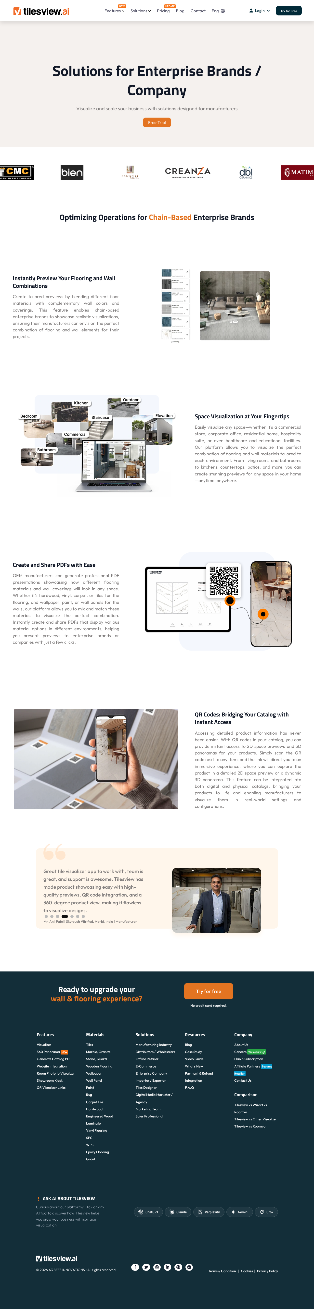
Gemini (243, 1211)
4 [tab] (65, 916)
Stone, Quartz (96, 1059)
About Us (241, 1044)
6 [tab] (77, 916)
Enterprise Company (151, 1073)
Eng (215, 10)
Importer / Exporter (151, 1080)
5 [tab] (72, 916)
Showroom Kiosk (50, 1080)
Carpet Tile (94, 1102)
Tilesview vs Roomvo (249, 1126)
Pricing (163, 9)
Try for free (208, 991)
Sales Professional (149, 1116)
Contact (198, 10)
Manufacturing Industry (154, 1044)
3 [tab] (57, 916)
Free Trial (157, 122)
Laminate (93, 1123)
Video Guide (194, 1059)
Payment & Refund (199, 1073)
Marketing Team (148, 1109)
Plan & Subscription (248, 1059)
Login (259, 10)
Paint (90, 1087)
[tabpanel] (157, 900)
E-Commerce (146, 1066)
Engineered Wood (99, 1116)
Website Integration (52, 1066)
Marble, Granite (98, 1052)
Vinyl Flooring (96, 1130)
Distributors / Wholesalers (155, 1052)
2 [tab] (51, 916)
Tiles (89, 1044)
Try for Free (289, 11)
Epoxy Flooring (97, 1152)
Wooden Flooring (99, 1066)
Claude (181, 1211)
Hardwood (94, 1109)
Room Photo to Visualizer (56, 1073)
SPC (89, 1138)
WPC (90, 1145)
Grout (90, 1159)
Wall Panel (94, 1080)
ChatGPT (151, 1211)
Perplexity (212, 1211)
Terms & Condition (222, 1271)
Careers (249, 1052)
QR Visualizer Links (51, 1087)
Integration (193, 1080)
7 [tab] (83, 916)
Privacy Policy (267, 1271)
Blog (180, 10)
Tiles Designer (146, 1087)
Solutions (139, 10)
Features (114, 9)
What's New (194, 1066)
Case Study (193, 1052)
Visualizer (44, 1044)
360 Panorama (52, 1052)
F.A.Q (189, 1087)
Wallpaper (94, 1073)
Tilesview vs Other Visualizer (255, 1119)
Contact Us (242, 1080)
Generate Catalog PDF (54, 1059)
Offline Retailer (147, 1059)
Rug (89, 1094)
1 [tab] (46, 916)
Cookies (247, 1271)
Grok (269, 1211)
